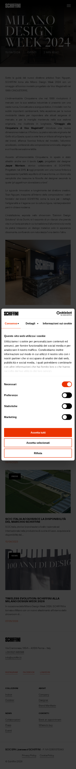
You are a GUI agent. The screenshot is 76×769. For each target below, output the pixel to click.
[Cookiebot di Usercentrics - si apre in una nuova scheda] (56, 313)
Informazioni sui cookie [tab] (57, 323)
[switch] (67, 395)
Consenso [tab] (11, 323)
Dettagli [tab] (30, 323)
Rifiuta (38, 452)
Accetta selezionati (38, 442)
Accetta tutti (38, 432)
